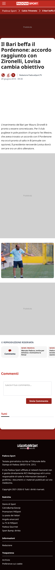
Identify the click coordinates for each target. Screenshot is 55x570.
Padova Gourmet (10, 526)
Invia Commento (38, 401)
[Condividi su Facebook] (8, 75)
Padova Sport (9, 10)
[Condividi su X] (13, 75)
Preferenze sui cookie (12, 563)
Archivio (6, 560)
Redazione (7, 545)
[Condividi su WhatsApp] (3, 75)
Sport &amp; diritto (11, 530)
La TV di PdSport (10, 523)
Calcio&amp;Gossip (11, 507)
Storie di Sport (9, 504)
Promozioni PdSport (11, 511)
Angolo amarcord (10, 519)
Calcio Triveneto (29, 10)
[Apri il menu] (4, 3)
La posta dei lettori (11, 515)
